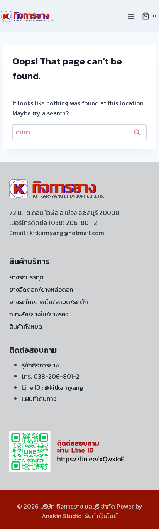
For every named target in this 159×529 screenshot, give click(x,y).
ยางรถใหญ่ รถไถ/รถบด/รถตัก (48, 301)
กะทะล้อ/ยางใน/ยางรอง (38, 314)
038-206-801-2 (57, 376)
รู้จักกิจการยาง (40, 365)
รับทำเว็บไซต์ (101, 516)
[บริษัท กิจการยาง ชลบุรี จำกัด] (28, 16)
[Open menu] (131, 16)
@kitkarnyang (63, 387)
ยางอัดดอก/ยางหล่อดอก (41, 289)
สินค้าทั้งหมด (25, 326)
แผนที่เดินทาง (39, 398)
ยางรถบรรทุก (26, 277)
